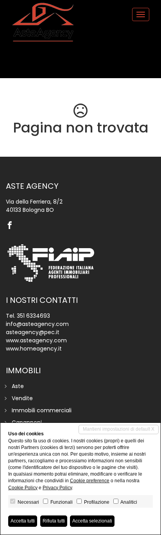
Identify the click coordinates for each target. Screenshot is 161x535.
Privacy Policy (57, 487)
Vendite (22, 398)
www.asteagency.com (36, 340)
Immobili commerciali (42, 410)
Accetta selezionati (92, 521)
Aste (18, 386)
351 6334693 (33, 316)
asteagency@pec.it (32, 332)
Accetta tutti (23, 521)
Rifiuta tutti (54, 521)
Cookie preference (89, 480)
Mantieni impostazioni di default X (118, 429)
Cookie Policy (23, 487)
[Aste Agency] (43, 22)
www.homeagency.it (34, 348)
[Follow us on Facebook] (12, 226)
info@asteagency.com (37, 324)
